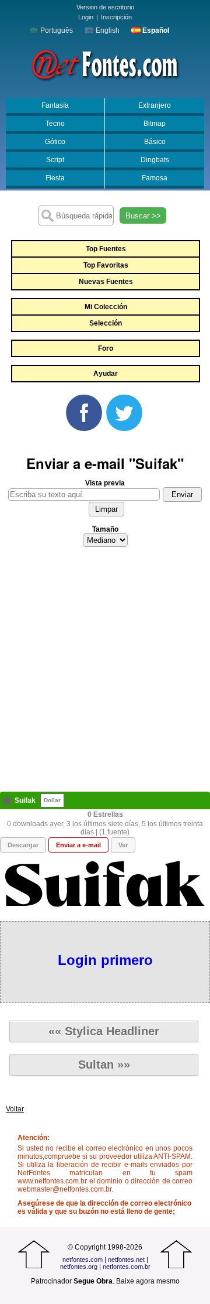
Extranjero (154, 105)
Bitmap (155, 123)
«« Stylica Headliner (103, 1031)
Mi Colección (106, 307)
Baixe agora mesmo (148, 1281)
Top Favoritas (105, 265)
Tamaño (105, 529)
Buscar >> (143, 215)
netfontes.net (126, 1259)
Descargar (23, 844)
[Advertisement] (105, 672)
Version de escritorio (105, 7)
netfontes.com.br (126, 1266)
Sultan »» (104, 1064)
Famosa (154, 178)
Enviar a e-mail (78, 844)
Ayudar (105, 373)
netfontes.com (82, 1259)
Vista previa (105, 483)
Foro (105, 348)
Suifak (25, 800)
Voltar (15, 1109)
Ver (123, 844)
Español (155, 30)
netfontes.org (78, 1266)
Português (55, 30)
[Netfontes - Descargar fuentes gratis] (105, 63)
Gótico (55, 142)
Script (55, 160)
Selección (105, 323)
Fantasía (55, 105)
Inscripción (116, 16)
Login (85, 16)
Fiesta (55, 178)
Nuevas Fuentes (106, 282)
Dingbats (155, 160)
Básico (155, 142)
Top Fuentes (106, 249)
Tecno (55, 123)
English (107, 30)
